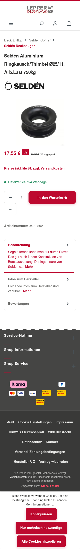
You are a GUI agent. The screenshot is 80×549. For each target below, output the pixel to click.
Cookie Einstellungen (35, 422)
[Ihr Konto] (55, 23)
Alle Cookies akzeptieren (41, 541)
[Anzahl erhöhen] (10, 209)
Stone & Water (50, 486)
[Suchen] (41, 23)
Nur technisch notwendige (41, 527)
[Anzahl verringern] (10, 197)
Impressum (64, 422)
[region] (40, 122)
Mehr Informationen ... (40, 504)
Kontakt (52, 441)
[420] (40, 122)
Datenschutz (32, 441)
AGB (10, 422)
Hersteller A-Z (24, 461)
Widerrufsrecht (59, 432)
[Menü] (11, 23)
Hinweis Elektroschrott (26, 432)
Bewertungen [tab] (18, 303)
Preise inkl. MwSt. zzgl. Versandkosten (34, 168)
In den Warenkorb (52, 197)
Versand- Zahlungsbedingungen (40, 451)
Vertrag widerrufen (53, 461)
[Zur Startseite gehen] (40, 9)
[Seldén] (40, 85)
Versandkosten (18, 477)
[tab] (39, 256)
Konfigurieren (41, 514)
